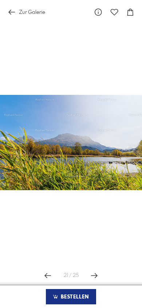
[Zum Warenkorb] (130, 12)
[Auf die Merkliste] (114, 12)
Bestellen (74, 297)
